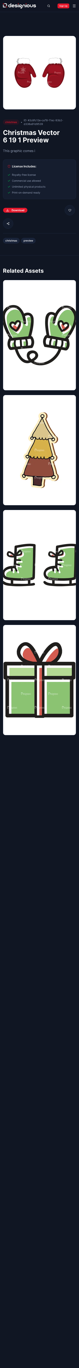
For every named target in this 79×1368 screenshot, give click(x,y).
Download (18, 210)
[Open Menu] (74, 6)
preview (28, 240)
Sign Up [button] (63, 5)
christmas (11, 240)
